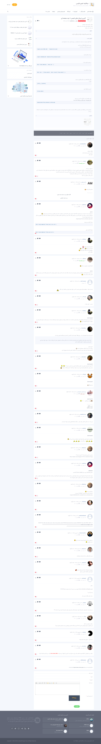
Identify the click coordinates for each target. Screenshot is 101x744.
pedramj (72, 21)
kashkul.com (83, 414)
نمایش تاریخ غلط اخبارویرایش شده (56, 724)
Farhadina (83, 328)
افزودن (77, 706)
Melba (88, 730)
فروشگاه (68, 11)
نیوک (64, 133)
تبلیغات (53, 11)
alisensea (84, 448)
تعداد (74, 133)
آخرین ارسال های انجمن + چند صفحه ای (73, 18)
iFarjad (84, 374)
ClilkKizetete (83, 660)
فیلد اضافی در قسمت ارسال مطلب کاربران (55, 719)
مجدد (83, 133)
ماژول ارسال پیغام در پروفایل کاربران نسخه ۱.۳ (18, 27)
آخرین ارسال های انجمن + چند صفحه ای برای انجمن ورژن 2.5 (15, 21)
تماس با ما (48, 11)
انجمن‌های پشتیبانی (61, 11)
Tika (85, 616)
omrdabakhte (83, 144)
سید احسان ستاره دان (82, 392)
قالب (80, 133)
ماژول (71, 133)
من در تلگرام (90, 406)
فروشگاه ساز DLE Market (26, 66)
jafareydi (84, 578)
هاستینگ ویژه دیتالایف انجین (26, 96)
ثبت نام (8, 4)
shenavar (84, 549)
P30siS (84, 297)
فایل (86, 133)
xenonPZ (84, 563)
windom (84, 428)
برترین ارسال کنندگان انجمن (22, 44)
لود (77, 133)
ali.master (84, 357)
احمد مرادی (84, 182)
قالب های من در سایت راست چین (64, 194)
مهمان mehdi (86, 724)
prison (84, 603)
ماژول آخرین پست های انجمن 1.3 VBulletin (19, 33)
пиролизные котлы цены (78, 667)
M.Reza (84, 239)
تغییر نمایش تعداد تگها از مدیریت (21, 38)
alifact (88, 719)
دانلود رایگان (83, 11)
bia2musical (83, 281)
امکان (61, 133)
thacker (84, 632)
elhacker (84, 502)
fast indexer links (59, 730)
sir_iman (84, 646)
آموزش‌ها (75, 11)
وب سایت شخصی (63, 198)
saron (84, 161)
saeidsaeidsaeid (82, 515)
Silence (84, 258)
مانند (67, 133)
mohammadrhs (82, 533)
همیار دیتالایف (90, 408)
